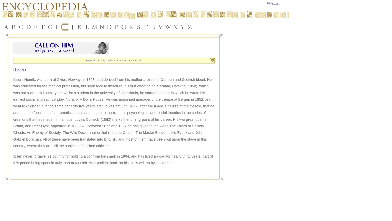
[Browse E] (35, 27)
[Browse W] (168, 27)
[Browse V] (160, 27)
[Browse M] (94, 27)
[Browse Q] (124, 27)
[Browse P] (116, 27)
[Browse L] (87, 27)
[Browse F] (43, 27)
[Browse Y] (182, 27)
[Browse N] (102, 27)
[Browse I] (65, 27)
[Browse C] (21, 27)
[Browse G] (50, 27)
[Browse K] (80, 27)
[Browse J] (72, 27)
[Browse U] (153, 27)
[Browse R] (131, 27)
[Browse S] (138, 27)
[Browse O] (109, 27)
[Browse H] (57, 27)
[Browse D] (28, 27)
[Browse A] (6, 27)
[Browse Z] (190, 27)
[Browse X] (175, 27)
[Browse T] (146, 27)
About (275, 3)
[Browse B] (13, 27)
